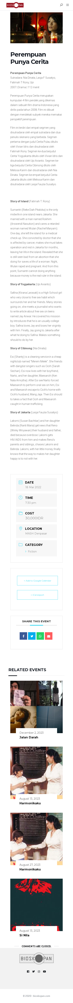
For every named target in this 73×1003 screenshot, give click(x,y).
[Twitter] (33, 971)
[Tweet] (32, 636)
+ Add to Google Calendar (37, 580)
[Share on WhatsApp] (40, 636)
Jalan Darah (28, 737)
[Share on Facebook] (23, 636)
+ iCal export (37, 594)
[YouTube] (44, 971)
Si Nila (24, 935)
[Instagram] (39, 971)
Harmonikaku (30, 803)
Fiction (32, 551)
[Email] (48, 636)
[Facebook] (28, 971)
